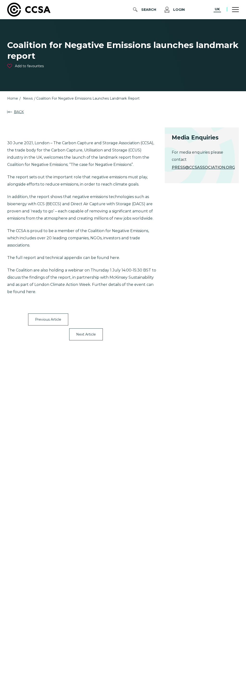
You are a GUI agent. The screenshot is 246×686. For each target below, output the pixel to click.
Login (179, 9)
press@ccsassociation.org (203, 167)
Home (12, 98)
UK (217, 9)
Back (19, 112)
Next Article (86, 334)
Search (148, 9)
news (28, 98)
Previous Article (48, 319)
